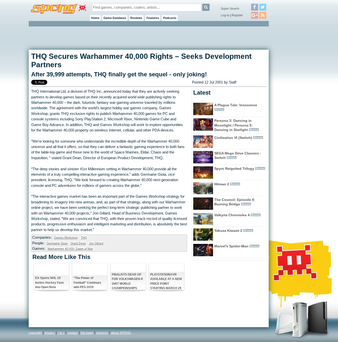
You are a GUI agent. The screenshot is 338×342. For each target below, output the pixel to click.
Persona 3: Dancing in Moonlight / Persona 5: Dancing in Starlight (233, 125)
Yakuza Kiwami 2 (228, 231)
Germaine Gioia (57, 243)
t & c (61, 333)
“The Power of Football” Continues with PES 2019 (87, 282)
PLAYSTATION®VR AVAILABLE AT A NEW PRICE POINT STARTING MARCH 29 (166, 281)
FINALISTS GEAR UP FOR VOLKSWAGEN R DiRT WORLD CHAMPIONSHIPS (127, 281)
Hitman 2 (221, 184)
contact (72, 333)
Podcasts (169, 18)
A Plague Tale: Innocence (235, 105)
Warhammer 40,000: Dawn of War (70, 249)
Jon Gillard (96, 243)
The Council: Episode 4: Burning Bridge (234, 202)
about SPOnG (121, 333)
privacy (50, 333)
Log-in (225, 15)
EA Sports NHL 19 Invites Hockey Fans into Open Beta (49, 282)
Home (95, 18)
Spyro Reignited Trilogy (234, 169)
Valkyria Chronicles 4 (232, 215)
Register (237, 15)
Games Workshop (66, 237)
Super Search (230, 8)
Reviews (136, 18)
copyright (35, 333)
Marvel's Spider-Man (231, 246)
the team (87, 333)
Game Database (114, 18)
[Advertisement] (291, 101)
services (102, 333)
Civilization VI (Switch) (233, 138)
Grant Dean (78, 243)
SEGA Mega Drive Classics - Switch (237, 155)
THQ (84, 237)
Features (152, 18)
